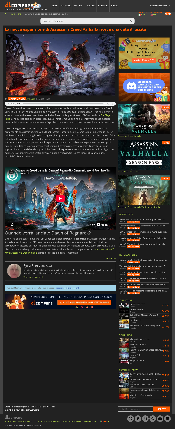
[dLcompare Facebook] (137, 418)
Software (78, 6)
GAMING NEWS (17, 98)
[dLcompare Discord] (166, 418)
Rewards (91, 6)
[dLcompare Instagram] (144, 418)
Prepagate (66, 6)
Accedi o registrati (158, 6)
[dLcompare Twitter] (129, 418)
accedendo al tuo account (67, 288)
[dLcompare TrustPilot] (152, 418)
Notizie (114, 6)
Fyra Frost (30, 99)
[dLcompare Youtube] (159, 418)
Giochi (55, 6)
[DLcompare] (14, 417)
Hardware (103, 6)
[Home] (5, 14)
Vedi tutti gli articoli (33, 277)
